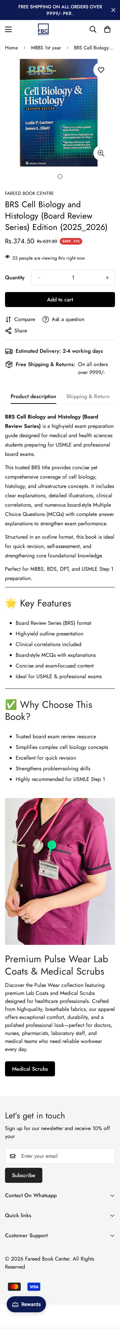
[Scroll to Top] (108, 1293)
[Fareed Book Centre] (43, 29)
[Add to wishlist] (100, 69)
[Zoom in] (100, 153)
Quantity (15, 277)
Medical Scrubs (30, 1069)
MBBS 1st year (46, 47)
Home (11, 47)
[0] (107, 29)
